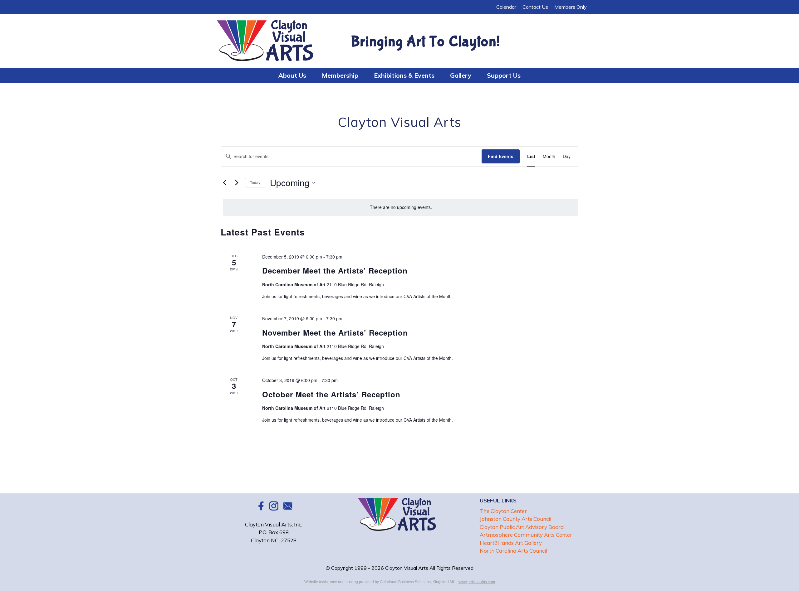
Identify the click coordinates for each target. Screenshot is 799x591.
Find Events (500, 156)
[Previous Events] (224, 183)
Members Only (570, 7)
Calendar (506, 7)
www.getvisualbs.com (476, 582)
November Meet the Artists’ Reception (335, 332)
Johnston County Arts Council (515, 519)
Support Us (504, 75)
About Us (292, 75)
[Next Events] (236, 183)
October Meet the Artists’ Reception (331, 394)
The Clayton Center (503, 511)
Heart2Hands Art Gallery (511, 543)
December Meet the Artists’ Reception (335, 270)
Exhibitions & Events (404, 75)
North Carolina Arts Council (513, 550)
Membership (340, 75)
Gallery (460, 75)
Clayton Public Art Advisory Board (522, 527)
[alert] (400, 207)
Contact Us (535, 7)
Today (255, 182)
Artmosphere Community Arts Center (526, 534)
